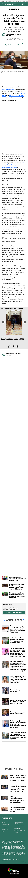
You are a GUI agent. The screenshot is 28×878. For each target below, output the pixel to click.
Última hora (22, 4)
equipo (3, 822)
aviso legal (17, 828)
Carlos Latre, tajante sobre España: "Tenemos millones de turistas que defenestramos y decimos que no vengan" (18, 724)
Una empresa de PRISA (14, 870)
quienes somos (5, 824)
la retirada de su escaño (16, 96)
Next (24, 322)
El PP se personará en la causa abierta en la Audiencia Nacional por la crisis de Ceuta (18, 799)
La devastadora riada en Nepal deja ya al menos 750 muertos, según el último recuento (17, 640)
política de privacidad (19, 830)
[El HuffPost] (10, 4)
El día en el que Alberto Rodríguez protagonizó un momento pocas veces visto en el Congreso (17, 586)
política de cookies (19, 826)
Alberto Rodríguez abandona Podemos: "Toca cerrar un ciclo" (17, 578)
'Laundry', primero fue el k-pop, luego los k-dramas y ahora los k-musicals (18, 701)
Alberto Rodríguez (8, 89)
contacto (4, 827)
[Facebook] (9, 346)
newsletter (5, 829)
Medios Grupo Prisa (14, 874)
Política (14, 9)
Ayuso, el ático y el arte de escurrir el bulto (18, 690)
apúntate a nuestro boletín (14, 612)
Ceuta (9, 1)
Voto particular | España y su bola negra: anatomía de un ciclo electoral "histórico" (18, 788)
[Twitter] (13, 346)
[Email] (17, 346)
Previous (3, 322)
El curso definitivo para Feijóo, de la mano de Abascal (17, 809)
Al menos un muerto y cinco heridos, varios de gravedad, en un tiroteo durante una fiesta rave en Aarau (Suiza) (18, 629)
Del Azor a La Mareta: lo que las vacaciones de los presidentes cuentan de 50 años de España (18, 778)
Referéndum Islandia (16, 1)
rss (3, 831)
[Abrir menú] (2, 4)
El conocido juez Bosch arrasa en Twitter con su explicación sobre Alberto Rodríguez (17, 595)
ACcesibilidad (17, 832)
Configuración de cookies (18, 823)
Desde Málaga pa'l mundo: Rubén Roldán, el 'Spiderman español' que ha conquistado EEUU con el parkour (18, 736)
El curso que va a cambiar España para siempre (18, 712)
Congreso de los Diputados (9, 359)
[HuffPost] (7, 817)
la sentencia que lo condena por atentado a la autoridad (13, 165)
